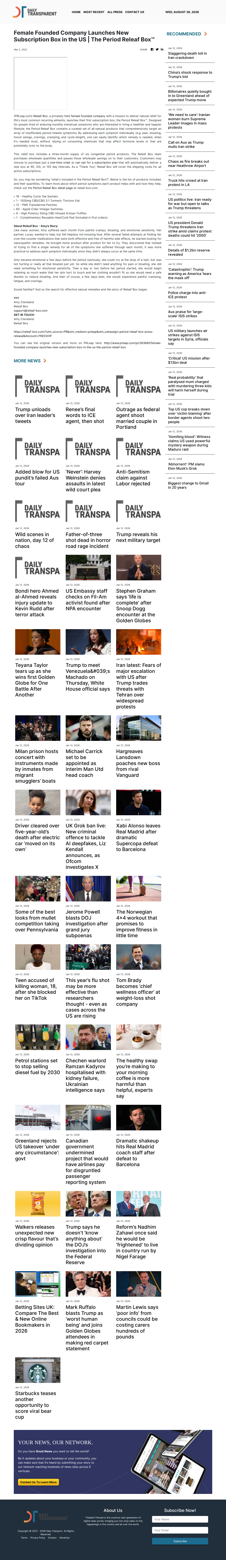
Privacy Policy (37, 1537)
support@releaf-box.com (30, 310)
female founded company (88, 116)
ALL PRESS (114, 12)
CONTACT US (134, 12)
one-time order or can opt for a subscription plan (84, 162)
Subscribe (180, 1541)
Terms (24, 1537)
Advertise (64, 1537)
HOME (76, 12)
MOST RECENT (94, 12)
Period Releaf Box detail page (53, 188)
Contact (52, 1537)
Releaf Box (40, 116)
